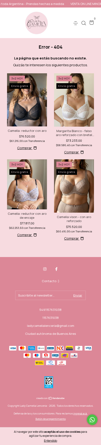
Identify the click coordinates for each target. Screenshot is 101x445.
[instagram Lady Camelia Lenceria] (45, 269)
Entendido (50, 441)
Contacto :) (50, 281)
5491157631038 (50, 310)
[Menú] (76, 23)
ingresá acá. (80, 413)
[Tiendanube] (50, 398)
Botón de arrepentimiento (50, 419)
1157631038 (50, 318)
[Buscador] (84, 23)
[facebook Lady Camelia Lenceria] (56, 269)
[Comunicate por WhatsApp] (92, 419)
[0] (91, 23)
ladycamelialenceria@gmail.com (50, 326)
